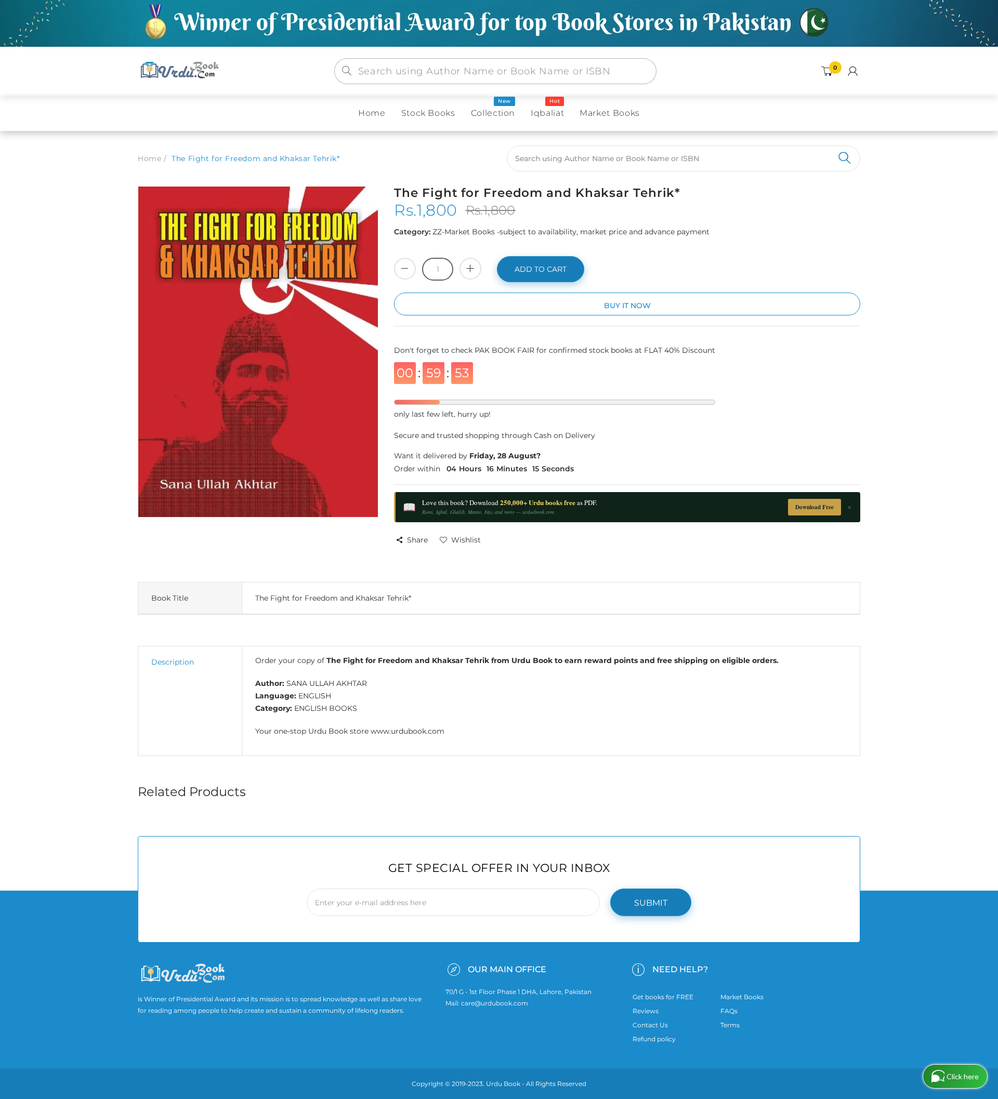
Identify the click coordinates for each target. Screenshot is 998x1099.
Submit (650, 903)
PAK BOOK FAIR (505, 350)
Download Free (814, 507)
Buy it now (627, 305)
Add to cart (541, 269)
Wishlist (466, 540)
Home (149, 158)
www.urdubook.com (407, 731)
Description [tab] (172, 662)
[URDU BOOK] (181, 70)
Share (417, 540)
